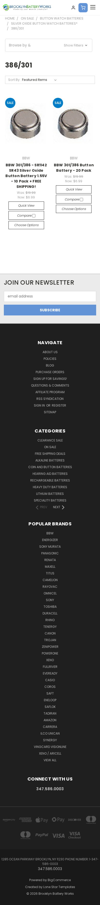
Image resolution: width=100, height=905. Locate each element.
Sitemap (50, 412)
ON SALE (50, 447)
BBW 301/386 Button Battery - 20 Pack (74, 167)
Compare (24, 215)
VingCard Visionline (50, 747)
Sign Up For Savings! (50, 379)
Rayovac (50, 586)
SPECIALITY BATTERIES (50, 500)
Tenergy (50, 626)
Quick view (26, 205)
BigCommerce (59, 880)
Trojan (50, 640)
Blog (50, 365)
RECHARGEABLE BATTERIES (50, 480)
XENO (50, 660)
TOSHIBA (50, 606)
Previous (8, 900)
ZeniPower (50, 646)
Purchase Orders (50, 372)
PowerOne (50, 653)
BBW (50, 533)
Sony (50, 600)
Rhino (50, 620)
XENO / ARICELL (50, 753)
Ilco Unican (50, 733)
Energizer (50, 540)
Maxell (50, 566)
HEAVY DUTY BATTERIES (50, 487)
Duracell (50, 613)
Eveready (50, 673)
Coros (50, 687)
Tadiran (50, 713)
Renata (50, 560)
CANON (50, 633)
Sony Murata (50, 546)
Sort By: (14, 79)
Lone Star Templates (59, 887)
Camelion (50, 580)
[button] (48, 45)
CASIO (50, 680)
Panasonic (50, 553)
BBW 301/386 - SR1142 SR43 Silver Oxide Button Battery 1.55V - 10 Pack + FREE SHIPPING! (26, 175)
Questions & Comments (50, 385)
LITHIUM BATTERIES (50, 494)
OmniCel (50, 593)
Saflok (50, 707)
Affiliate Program (50, 392)
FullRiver (50, 667)
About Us (50, 352)
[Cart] (83, 7)
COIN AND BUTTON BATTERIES (50, 467)
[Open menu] (92, 7)
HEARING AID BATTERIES (50, 473)
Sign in (40, 405)
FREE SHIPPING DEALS (50, 453)
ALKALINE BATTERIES (50, 460)
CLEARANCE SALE (50, 440)
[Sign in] (73, 7)
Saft (50, 693)
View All (50, 760)
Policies (50, 359)
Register (59, 405)
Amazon (50, 720)
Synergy (50, 740)
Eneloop (50, 700)
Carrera (50, 727)
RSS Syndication (50, 399)
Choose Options (26, 225)
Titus (50, 573)
